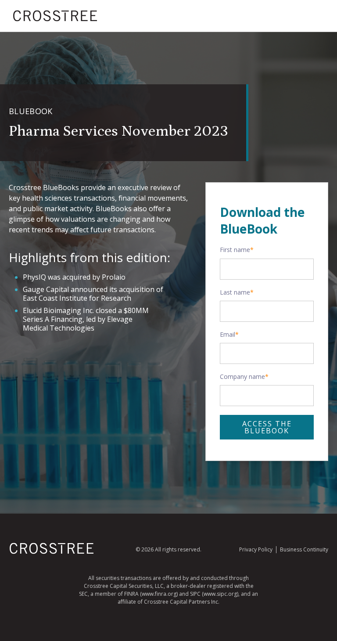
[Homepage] (52, 552)
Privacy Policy (255, 549)
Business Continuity (304, 549)
